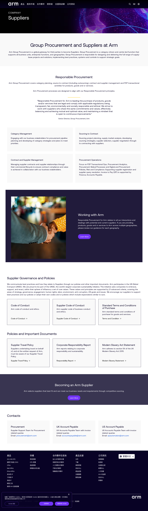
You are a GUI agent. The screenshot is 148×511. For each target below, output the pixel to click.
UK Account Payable (67, 426)
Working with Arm (91, 215)
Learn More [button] (84, 237)
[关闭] (69, 494)
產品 (22, 4)
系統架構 (33, 465)
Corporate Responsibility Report (74, 345)
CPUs (8, 465)
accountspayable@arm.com (74, 436)
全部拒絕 (46, 503)
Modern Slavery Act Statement (118, 345)
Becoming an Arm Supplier (74, 385)
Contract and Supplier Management (27, 160)
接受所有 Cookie (62, 503)
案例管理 (78, 465)
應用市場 (31, 4)
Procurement (18, 426)
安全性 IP (10, 474)
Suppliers (18, 17)
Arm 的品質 (102, 474)
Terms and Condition (110, 318)
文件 (77, 459)
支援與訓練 (60, 4)
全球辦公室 (101, 465)
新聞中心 (101, 468)
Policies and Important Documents (32, 334)
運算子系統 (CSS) (12, 462)
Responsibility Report (65, 361)
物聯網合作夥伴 (58, 471)
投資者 (100, 462)
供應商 (100, 480)
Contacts (13, 415)
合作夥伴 (41, 4)
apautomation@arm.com (118, 436)
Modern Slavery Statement (113, 361)
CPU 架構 (33, 462)
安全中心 (78, 468)
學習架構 (33, 459)
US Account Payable (113, 426)
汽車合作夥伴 (57, 468)
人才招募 (101, 471)
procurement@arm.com (26, 436)
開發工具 (10, 483)
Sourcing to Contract (88, 134)
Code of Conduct (20, 305)
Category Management (21, 134)
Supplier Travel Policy (22, 345)
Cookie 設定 (11, 503)
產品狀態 (78, 471)
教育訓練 (78, 477)
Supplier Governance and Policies (31, 278)
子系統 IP (10, 477)
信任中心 (101, 477)
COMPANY (14, 12)
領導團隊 (101, 459)
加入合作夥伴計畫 (58, 459)
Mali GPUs (10, 468)
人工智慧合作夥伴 (58, 465)
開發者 (50, 4)
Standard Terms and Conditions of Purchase (119, 306)
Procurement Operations (90, 160)
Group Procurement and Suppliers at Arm (74, 45)
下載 (77, 462)
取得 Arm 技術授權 (13, 486)
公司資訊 (71, 4)
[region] (37, 500)
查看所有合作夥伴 (58, 462)
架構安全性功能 (35, 468)
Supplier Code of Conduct (70, 305)
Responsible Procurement (74, 77)
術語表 (77, 501)
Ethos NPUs (10, 471)
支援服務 (78, 474)
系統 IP (9, 480)
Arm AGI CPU (11, 459)
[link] (13, 5)
